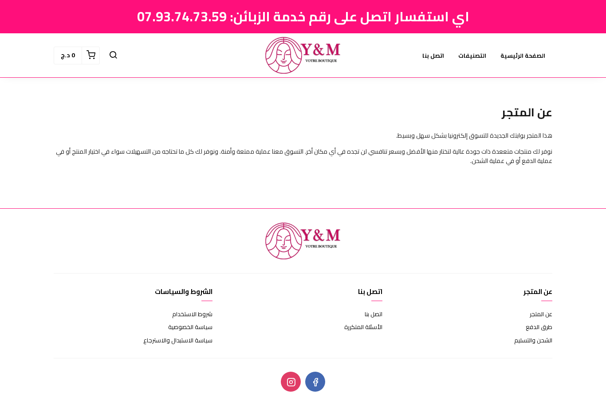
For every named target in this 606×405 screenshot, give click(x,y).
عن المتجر (541, 314)
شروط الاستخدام (192, 314)
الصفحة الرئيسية (522, 55)
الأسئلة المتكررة (363, 327)
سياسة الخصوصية (190, 327)
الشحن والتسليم (533, 340)
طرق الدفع (539, 327)
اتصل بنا (433, 55)
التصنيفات (472, 55)
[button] (113, 55)
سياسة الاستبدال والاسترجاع (177, 340)
